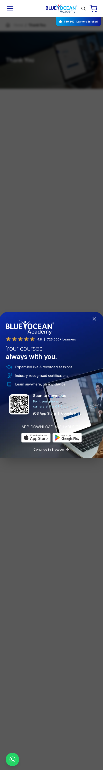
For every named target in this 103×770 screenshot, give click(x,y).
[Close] (95, 320)
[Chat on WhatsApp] (12, 759)
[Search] (83, 8)
